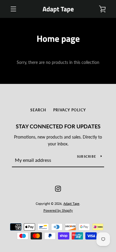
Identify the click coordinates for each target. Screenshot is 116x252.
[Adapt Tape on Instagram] (58, 188)
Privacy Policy (69, 110)
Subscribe (86, 156)
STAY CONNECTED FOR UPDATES (58, 126)
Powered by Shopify (58, 210)
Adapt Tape (58, 9)
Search (38, 110)
